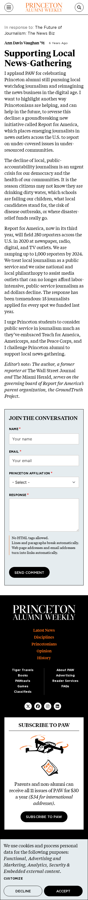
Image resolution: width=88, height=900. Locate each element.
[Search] (79, 7)
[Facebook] (38, 706)
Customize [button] (13, 878)
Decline (23, 891)
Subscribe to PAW (44, 817)
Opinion (44, 651)
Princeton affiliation (29, 473)
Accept (63, 891)
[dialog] (44, 869)
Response (17, 495)
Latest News (44, 630)
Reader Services (65, 680)
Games (22, 686)
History (44, 658)
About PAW (65, 670)
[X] (28, 706)
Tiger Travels (22, 670)
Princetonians (44, 644)
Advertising (65, 675)
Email (14, 451)
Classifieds (23, 691)
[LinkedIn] (57, 706)
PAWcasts (22, 680)
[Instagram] (47, 706)
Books (23, 675)
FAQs (65, 686)
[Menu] (8, 7)
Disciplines (44, 637)
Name (13, 429)
